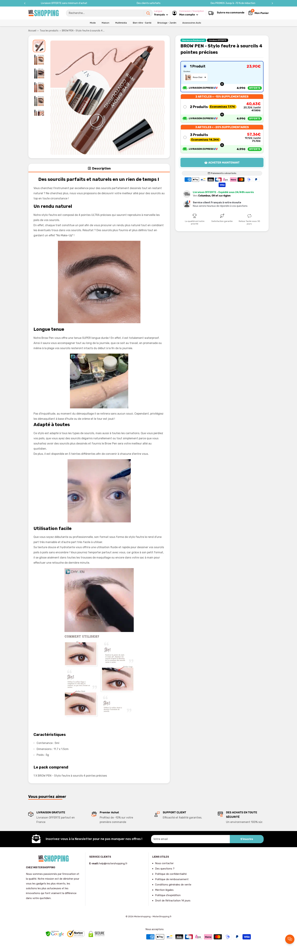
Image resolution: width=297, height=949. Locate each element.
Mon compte (187, 14)
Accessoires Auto (191, 22)
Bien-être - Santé (142, 22)
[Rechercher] (148, 13)
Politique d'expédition (168, 895)
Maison (105, 22)
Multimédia (121, 22)
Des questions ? (164, 868)
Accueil (32, 30)
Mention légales (164, 889)
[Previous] (25, 3)
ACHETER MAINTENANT (224, 162)
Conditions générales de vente (173, 884)
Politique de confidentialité (171, 873)
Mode (93, 22)
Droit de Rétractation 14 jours (172, 900)
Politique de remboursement (172, 879)
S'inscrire (246, 839)
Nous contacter (164, 863)
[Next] (272, 3)
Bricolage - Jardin (166, 22)
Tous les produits (49, 30)
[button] (221, 76)
